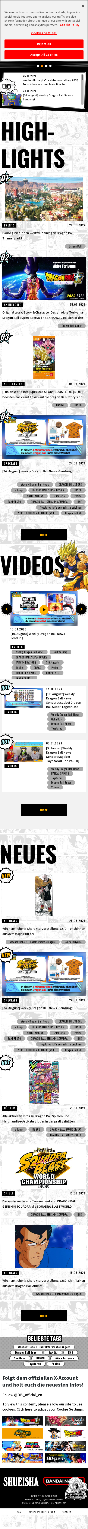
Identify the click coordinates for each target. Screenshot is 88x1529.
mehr (44, 534)
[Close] (83, 6)
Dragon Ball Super (72, 326)
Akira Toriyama (73, 942)
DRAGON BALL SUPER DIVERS (48, 490)
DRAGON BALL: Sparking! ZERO (32, 657)
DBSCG (78, 405)
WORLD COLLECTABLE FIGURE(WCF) (36, 513)
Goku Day (56, 719)
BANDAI (60, 405)
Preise (78, 496)
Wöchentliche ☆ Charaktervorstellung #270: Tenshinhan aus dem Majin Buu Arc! (51, 82)
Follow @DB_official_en (22, 1394)
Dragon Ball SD (73, 513)
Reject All (44, 44)
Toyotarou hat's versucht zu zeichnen (61, 507)
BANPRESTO (14, 502)
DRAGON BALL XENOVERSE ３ (31, 673)
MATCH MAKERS (35, 496)
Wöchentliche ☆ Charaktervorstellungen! (33, 942)
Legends (58, 652)
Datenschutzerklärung (41, 1511)
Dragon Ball (75, 246)
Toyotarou (56, 728)
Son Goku (19, 1358)
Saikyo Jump (22, 662)
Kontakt (66, 1511)
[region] (44, 89)
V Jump (19, 490)
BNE (80, 502)
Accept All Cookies (44, 55)
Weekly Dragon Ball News (35, 484)
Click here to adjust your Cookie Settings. (50, 1409)
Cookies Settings (44, 33)
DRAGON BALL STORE (70, 484)
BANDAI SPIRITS (60, 773)
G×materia (59, 496)
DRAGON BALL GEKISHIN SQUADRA (49, 502)
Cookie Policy (69, 25)
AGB (19, 1511)
